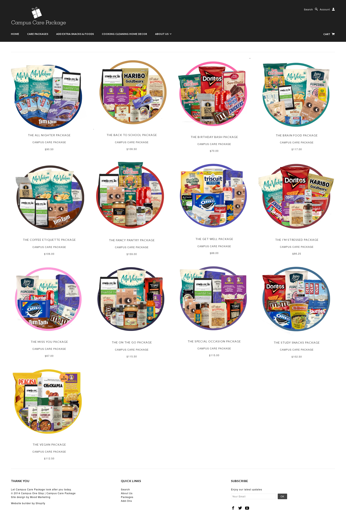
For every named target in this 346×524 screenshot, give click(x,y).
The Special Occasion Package (214, 341)
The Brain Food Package (297, 135)
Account (325, 9)
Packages (127, 497)
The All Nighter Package (49, 135)
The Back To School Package (132, 135)
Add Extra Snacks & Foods (75, 33)
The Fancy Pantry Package (132, 240)
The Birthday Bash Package (214, 137)
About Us (162, 33)
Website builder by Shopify (28, 503)
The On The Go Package (132, 342)
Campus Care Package (49, 142)
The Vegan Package (49, 444)
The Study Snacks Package (297, 342)
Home (15, 33)
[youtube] (247, 508)
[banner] (38, 16)
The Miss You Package (49, 341)
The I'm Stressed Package (297, 239)
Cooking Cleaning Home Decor (124, 33)
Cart (327, 34)
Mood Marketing (40, 497)
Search (308, 9)
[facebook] (233, 508)
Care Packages (37, 33)
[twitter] (240, 508)
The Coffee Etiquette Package (49, 239)
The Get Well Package (214, 239)
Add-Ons (126, 500)
